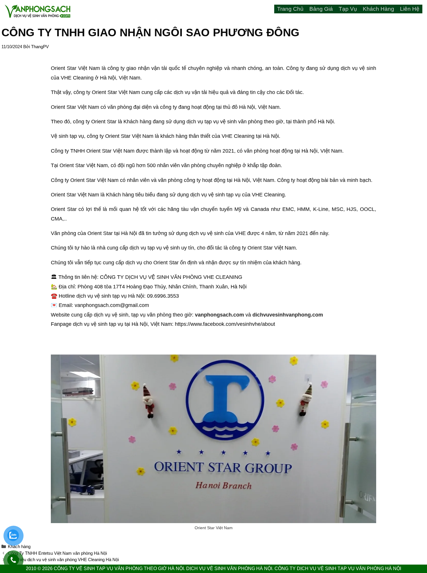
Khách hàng (378, 9)
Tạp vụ (348, 9)
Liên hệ (409, 9)
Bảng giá (321, 9)
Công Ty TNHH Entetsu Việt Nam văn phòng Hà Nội (57, 553)
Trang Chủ (290, 9)
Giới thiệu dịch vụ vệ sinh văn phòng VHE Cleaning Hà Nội (63, 559)
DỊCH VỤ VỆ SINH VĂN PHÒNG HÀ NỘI (229, 568)
